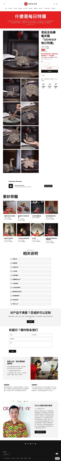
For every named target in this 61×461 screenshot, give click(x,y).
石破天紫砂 (7, 458)
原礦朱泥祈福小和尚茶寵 (9, 216)
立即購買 (49, 71)
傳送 (12, 351)
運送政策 (29, 458)
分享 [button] (43, 75)
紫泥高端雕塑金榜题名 (51, 216)
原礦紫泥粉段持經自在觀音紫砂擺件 (51, 239)
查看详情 (30, 321)
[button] (4, 4)
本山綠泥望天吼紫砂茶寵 (23, 238)
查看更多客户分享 (40, 432)
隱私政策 (21, 458)
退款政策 (17, 458)
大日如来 (34, 238)
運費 (45, 51)
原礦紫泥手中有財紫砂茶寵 (23, 216)
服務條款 (25, 458)
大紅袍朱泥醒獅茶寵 (36, 216)
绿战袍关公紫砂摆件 (8, 238)
